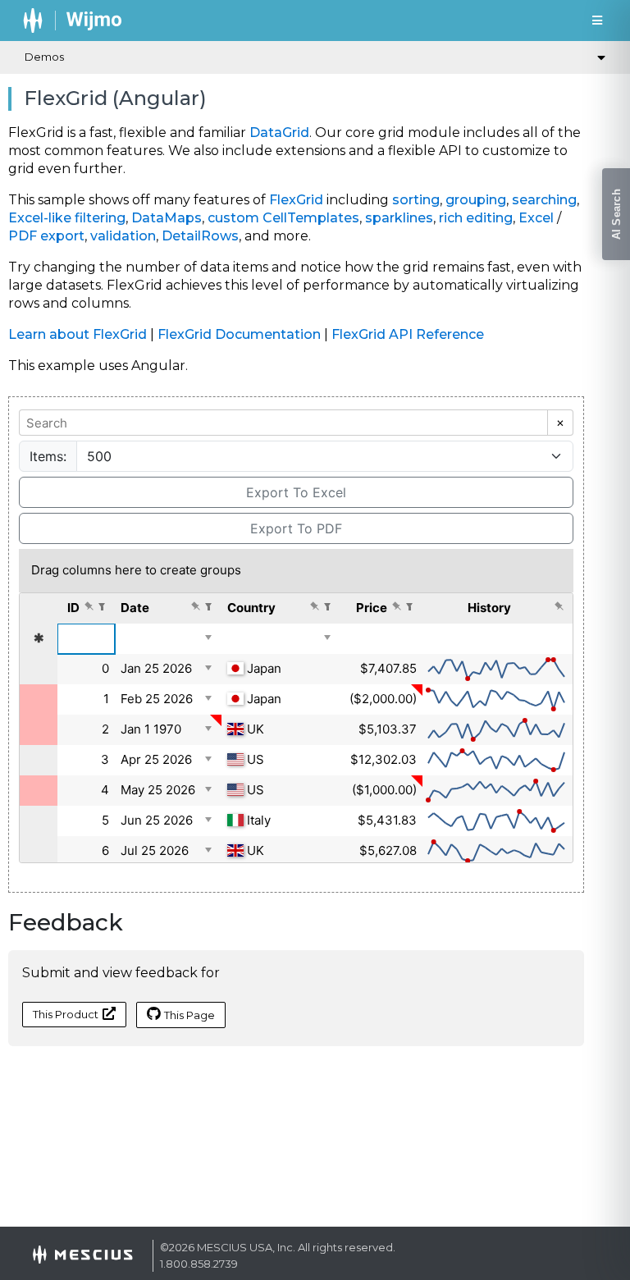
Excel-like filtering (67, 218)
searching (544, 200)
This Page (189, 1015)
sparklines (399, 218)
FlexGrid (296, 200)
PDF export (46, 236)
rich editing (476, 218)
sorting (416, 200)
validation (123, 236)
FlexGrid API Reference (407, 334)
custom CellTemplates (283, 218)
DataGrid (279, 132)
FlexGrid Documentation (239, 334)
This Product (65, 1014)
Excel (536, 218)
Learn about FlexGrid (77, 334)
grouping (475, 200)
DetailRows (200, 236)
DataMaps (166, 218)
